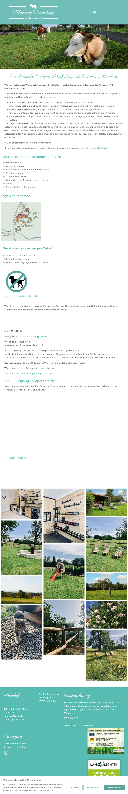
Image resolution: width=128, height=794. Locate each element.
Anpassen (75, 787)
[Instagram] (6, 752)
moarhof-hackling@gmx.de (93, 148)
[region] (64, 785)
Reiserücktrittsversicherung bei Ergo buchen (28, 373)
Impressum (70, 725)
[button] (95, 11)
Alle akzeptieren (114, 787)
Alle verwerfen (93, 787)
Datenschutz (86, 725)
